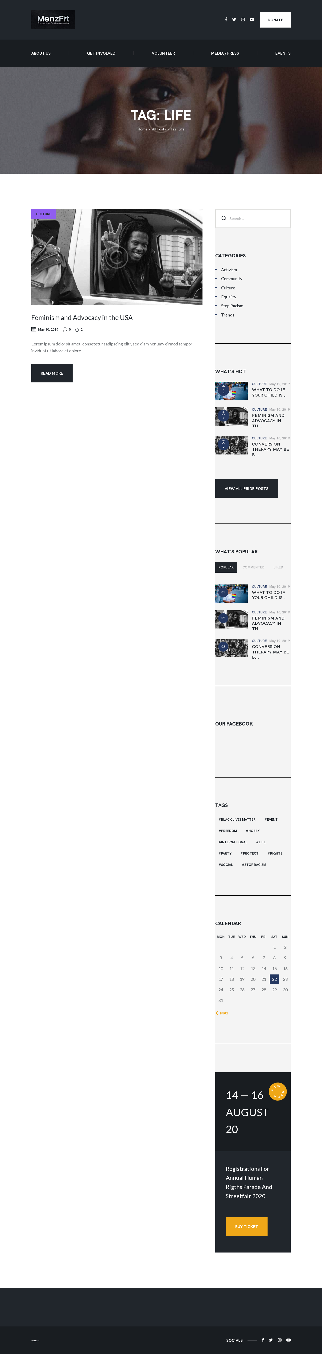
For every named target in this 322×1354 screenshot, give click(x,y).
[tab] (226, 567)
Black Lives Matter (238, 819)
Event (272, 819)
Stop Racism (232, 305)
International (234, 842)
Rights (276, 853)
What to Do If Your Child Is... (269, 392)
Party (226, 853)
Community (231, 278)
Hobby (254, 831)
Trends (227, 314)
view (117, 257)
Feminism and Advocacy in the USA (82, 317)
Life (262, 842)
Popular (226, 567)
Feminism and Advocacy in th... (268, 421)
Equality (228, 296)
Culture (43, 214)
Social (227, 865)
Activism (229, 269)
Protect (251, 853)
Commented (253, 567)
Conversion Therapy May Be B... (270, 449)
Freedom (229, 831)
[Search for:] (253, 218)
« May (223, 1012)
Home (142, 129)
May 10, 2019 (48, 329)
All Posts (159, 129)
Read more (52, 373)
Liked (278, 567)
